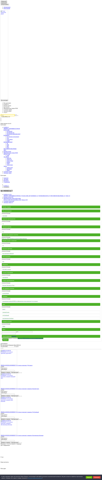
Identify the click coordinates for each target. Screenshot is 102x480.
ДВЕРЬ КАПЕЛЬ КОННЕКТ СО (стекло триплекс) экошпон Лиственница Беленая (22, 435)
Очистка (14, 336)
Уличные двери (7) (8, 202)
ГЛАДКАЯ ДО (10, 132)
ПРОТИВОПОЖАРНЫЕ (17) (58, 195)
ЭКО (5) (68, 195)
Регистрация (7, 8)
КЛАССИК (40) (26, 195)
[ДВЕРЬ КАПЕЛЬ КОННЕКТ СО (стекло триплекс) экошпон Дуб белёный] (9, 411)
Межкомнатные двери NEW (11, 152)
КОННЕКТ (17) (35, 195)
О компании (7, 182)
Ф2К (8, 144)
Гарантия (6, 178)
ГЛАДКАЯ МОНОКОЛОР (13, 134)
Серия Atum (10, 164)
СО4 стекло (10, 139)
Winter (8, 170)
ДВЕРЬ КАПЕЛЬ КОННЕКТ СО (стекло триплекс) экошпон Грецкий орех (20, 388)
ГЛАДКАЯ (9, 131)
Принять (89, 477)
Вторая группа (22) (8, 197)
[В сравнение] (21, 419)
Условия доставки (8, 453)
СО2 (8, 138)
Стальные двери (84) (9, 201)
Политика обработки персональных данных (15, 450)
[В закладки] (19, 419)
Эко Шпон (6, 156)
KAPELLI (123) (7, 194)
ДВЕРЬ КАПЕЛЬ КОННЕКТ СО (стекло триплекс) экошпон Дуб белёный (20, 412)
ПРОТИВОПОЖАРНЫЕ (10, 148)
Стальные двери (8, 171)
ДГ (7, 143)
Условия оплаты (8, 454)
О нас (2, 457)
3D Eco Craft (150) (8, 199)
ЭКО (5, 150)
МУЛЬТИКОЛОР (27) (44, 195)
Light (8, 155)
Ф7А (8, 147)
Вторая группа (7, 151)
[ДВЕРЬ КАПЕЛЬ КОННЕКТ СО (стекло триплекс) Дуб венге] (9, 364)
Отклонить (96, 477)
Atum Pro (9, 158)
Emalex (8, 162)
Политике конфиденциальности (35, 478)
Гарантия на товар (8, 447)
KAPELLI (6, 127)
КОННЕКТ (6, 135)
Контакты (6, 180)
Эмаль (5, 166)
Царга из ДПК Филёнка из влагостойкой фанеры (30, 338)
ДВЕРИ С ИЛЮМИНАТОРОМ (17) (13, 195)
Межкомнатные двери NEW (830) (12, 198)
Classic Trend (10, 160)
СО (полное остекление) (13, 136)
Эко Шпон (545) (17, 199)
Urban (8, 163)
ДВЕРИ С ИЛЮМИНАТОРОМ (12, 128)
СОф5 (8, 140)
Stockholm (9, 168)
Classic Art (9, 159)
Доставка (6, 179)
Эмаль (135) (25, 199)
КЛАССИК (6, 130)
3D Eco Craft (7, 154)
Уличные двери (7, 173)
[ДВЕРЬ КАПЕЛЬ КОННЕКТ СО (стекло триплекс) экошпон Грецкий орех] (9, 387)
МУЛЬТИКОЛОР (8, 142)
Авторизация (7, 7)
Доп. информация (5, 445)
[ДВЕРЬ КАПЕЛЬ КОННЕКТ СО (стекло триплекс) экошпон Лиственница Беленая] (9, 434)
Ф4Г (8, 146)
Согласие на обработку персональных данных (15, 451)
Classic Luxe (10, 167)
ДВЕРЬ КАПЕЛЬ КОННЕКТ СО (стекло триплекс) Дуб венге (16, 365)
